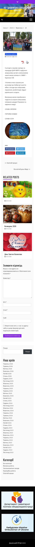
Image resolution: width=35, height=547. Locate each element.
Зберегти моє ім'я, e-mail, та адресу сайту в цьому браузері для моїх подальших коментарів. (15, 328)
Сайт (4, 318)
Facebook (10, 149)
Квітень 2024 (7, 418)
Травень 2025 (8, 391)
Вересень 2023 (8, 435)
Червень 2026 (8, 364)
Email (5, 310)
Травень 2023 (8, 440)
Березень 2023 (8, 445)
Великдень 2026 (10, 226)
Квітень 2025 (7, 393)
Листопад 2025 (8, 381)
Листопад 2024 (8, 406)
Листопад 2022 (8, 452)
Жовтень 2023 (8, 433)
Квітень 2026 (7, 369)
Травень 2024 (8, 415)
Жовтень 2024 (8, 408)
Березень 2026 (8, 371)
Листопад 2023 (8, 430)
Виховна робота (11, 54)
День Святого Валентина (13, 254)
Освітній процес (12, 163)
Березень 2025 (8, 396)
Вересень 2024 (8, 410)
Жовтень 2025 (8, 383)
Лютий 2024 (7, 423)
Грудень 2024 (7, 403)
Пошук (5, 348)
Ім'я (5, 302)
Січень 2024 (7, 425)
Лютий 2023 (7, 447)
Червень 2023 (8, 438)
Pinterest (10, 153)
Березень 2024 (8, 420)
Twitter (21, 149)
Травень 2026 (8, 366)
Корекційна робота (9, 471)
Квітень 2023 (7, 443)
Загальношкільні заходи (11, 468)
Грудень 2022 (7, 450)
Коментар (7, 278)
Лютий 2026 (7, 374)
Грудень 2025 (7, 379)
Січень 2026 (7, 376)
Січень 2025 (7, 401)
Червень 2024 (8, 413)
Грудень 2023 (7, 428)
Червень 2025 (8, 388)
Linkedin (21, 153)
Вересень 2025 (8, 386)
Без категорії (7, 463)
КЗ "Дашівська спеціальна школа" (17, 9)
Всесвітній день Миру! (21, 169)
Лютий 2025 (7, 398)
